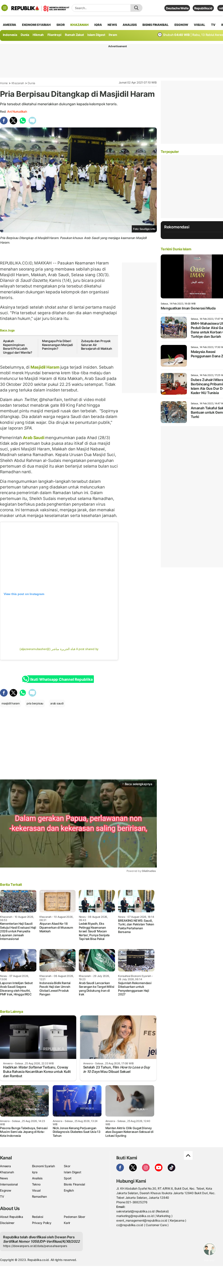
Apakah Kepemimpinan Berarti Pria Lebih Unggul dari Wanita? (17, 346)
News (4, 1178)
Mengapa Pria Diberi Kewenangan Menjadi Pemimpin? (57, 344)
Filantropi (54, 35)
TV (213, 25)
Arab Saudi (33, 437)
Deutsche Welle (177, 8)
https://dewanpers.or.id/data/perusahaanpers (35, 1246)
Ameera (5, 1166)
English (69, 1190)
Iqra (34, 1172)
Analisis (37, 1178)
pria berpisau (35, 703)
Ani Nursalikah (17, 111)
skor (60, 25)
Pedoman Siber (74, 1217)
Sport (67, 1178)
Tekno (36, 1184)
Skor (67, 1166)
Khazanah (18, 83)
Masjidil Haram (45, 367)
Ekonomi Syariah (36, 25)
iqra (98, 25)
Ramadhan (39, 1196)
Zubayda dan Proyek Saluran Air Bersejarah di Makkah (96, 344)
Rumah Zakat (74, 35)
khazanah (79, 25)
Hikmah (38, 35)
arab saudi (57, 703)
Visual (36, 1190)
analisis (130, 25)
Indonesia (10, 35)
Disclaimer (7, 1223)
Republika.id (203, 8)
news (112, 25)
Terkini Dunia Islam (176, 249)
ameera (9, 25)
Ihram (113, 35)
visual (199, 25)
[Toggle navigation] (4, 7)
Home (4, 83)
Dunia (25, 35)
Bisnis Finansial (155, 25)
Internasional (9, 1184)
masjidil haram (11, 703)
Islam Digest (96, 35)
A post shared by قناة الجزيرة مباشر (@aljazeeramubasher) (59, 649)
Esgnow (5, 1190)
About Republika (11, 1217)
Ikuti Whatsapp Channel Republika (61, 679)
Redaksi (37, 1217)
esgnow (181, 25)
